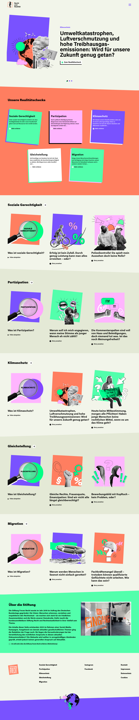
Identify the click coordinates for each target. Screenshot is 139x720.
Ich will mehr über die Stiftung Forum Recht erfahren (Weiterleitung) (34, 644)
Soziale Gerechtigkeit (25, 205)
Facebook (89, 669)
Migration (15, 524)
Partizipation (18, 282)
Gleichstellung (19, 446)
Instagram (89, 665)
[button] (67, 80)
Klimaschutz (18, 363)
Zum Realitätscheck (72, 62)
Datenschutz (126, 673)
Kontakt (124, 665)
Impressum (125, 669)
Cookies (124, 678)
